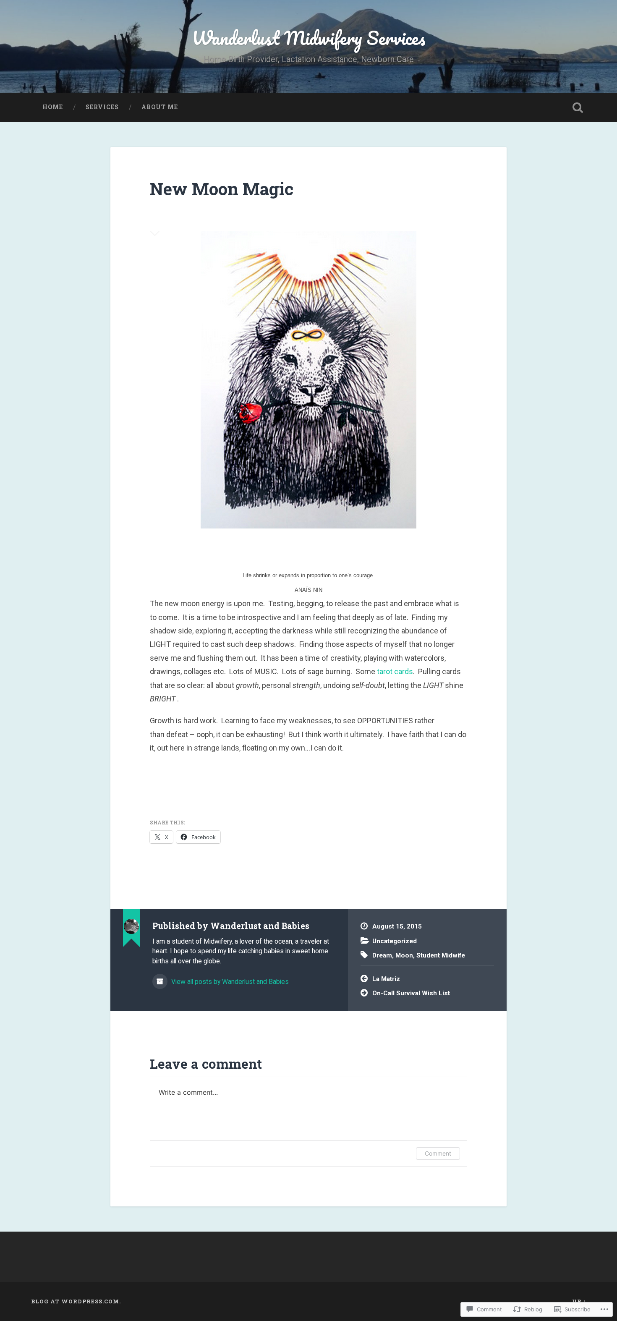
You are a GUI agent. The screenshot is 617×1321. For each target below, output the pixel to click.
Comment (438, 1153)
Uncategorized (394, 941)
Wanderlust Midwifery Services (309, 37)
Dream (382, 955)
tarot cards (395, 671)
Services (102, 107)
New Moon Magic (221, 189)
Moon (404, 955)
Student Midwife (440, 955)
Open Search (578, 107)
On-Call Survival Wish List (411, 993)
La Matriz (386, 979)
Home (52, 107)
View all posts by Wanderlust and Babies (229, 982)
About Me (159, 107)
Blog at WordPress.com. (76, 1301)
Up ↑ (579, 1301)
